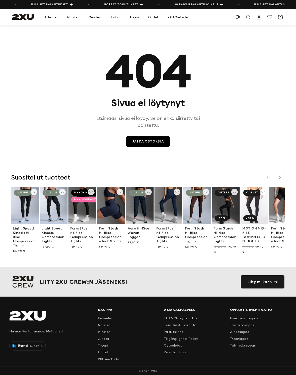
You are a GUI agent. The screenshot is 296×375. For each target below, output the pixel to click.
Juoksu (115, 17)
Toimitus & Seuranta (180, 325)
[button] (51, 17)
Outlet (153, 17)
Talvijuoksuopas (243, 345)
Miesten (95, 17)
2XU (154, 371)
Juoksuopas (239, 332)
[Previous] (268, 177)
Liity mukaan (260, 282)
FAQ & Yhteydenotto (180, 318)
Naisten (73, 17)
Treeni (134, 17)
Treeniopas (239, 339)
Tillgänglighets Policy (181, 339)
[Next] (280, 177)
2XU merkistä (178, 17)
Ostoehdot (173, 345)
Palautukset (173, 332)
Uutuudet (51, 17)
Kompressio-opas (244, 318)
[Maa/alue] (238, 17)
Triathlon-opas (242, 325)
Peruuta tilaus (175, 352)
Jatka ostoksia (148, 141)
